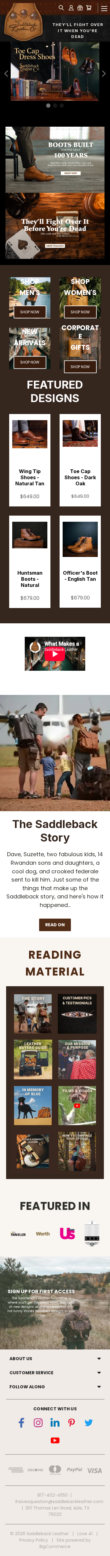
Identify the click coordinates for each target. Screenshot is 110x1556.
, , (57, 1511)
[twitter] (88, 1424)
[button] (6, 73)
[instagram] (38, 1424)
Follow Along (27, 1387)
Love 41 (85, 1534)
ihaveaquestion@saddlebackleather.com (59, 1501)
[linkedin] (55, 1424)
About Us (20, 1359)
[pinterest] (72, 1424)
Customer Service (31, 1373)
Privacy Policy (33, 1540)
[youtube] (55, 1441)
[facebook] (21, 1424)
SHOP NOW (29, 312)
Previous (5, 1537)
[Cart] (88, 7)
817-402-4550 (52, 1495)
